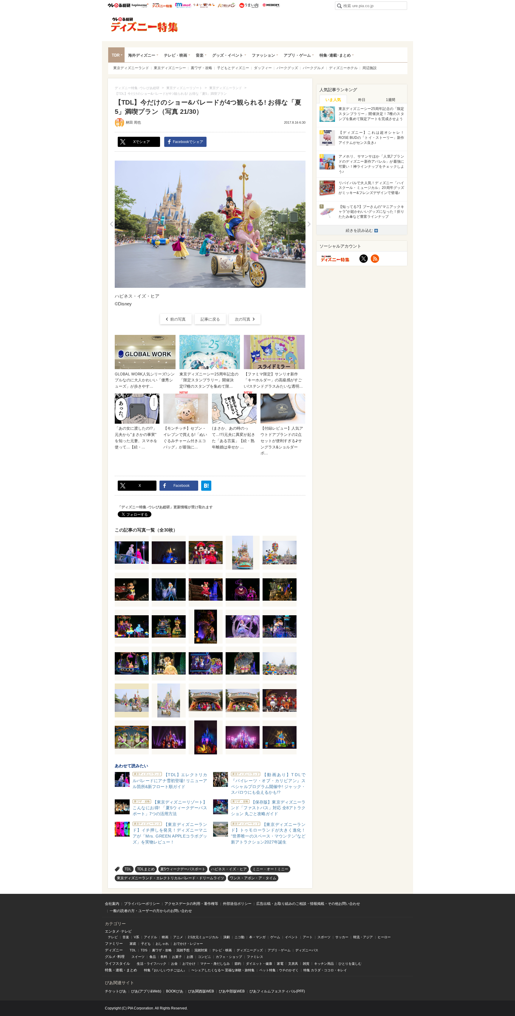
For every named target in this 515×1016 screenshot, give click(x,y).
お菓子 (177, 956)
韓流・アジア (363, 937)
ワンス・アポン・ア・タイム (253, 878)
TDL (128, 869)
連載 (119, 970)
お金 (174, 963)
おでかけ (189, 963)
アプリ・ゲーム (297, 55)
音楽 (200, 55)
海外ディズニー (141, 55)
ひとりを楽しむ (350, 963)
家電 (280, 963)
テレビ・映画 (175, 55)
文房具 (293, 963)
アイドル (150, 937)
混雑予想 (183, 950)
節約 (238, 963)
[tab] (333, 99)
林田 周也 (133, 122)
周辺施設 (369, 68)
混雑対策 (200, 950)
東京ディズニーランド (131, 68)
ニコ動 (239, 937)
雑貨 (306, 963)
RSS (375, 258)
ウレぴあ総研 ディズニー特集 (162, 5)
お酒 (190, 956)
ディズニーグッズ (250, 950)
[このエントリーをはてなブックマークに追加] (206, 486)
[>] (308, 224)
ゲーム (275, 937)
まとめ (131, 970)
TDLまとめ (146, 869)
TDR (116, 55)
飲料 (164, 956)
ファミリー (114, 944)
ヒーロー (384, 937)
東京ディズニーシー (170, 68)
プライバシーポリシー (142, 904)
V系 (136, 937)
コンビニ (204, 956)
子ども (146, 943)
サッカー (341, 937)
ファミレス (255, 956)
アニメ (178, 937)
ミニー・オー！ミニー (270, 869)
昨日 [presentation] (361, 100)
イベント (291, 937)
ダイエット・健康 (259, 963)
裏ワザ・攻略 (201, 68)
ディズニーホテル (343, 68)
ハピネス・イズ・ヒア (229, 869)
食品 (152, 956)
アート (308, 937)
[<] (111, 224)
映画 (165, 937)
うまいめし (204, 5)
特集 (108, 970)
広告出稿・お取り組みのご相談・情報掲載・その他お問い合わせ (308, 904)
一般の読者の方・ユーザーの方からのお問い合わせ (151, 911)
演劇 (226, 937)
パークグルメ (313, 68)
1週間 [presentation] (390, 100)
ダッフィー (263, 68)
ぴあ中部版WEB (232, 991)
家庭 (133, 943)
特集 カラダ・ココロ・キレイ (325, 970)
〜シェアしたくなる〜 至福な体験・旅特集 (223, 970)
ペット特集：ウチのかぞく (279, 970)
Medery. (271, 5)
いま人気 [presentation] (333, 99)
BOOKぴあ (174, 991)
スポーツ (324, 937)
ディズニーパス (306, 950)
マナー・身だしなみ (215, 963)
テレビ (113, 937)
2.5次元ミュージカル (203, 937)
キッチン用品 (324, 963)
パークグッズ (287, 68)
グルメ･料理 (115, 957)
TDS (144, 950)
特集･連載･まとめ (335, 55)
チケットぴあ (115, 991)
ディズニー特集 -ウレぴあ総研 (144, 24)
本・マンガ (257, 937)
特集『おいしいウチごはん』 (165, 970)
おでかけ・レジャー (188, 943)
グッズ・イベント (227, 55)
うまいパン (226, 5)
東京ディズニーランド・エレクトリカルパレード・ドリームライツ (170, 878)
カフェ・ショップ (229, 956)
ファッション (263, 55)
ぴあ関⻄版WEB (201, 991)
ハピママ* (140, 5)
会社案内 (112, 904)
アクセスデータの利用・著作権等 (191, 904)
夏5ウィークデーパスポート (182, 869)
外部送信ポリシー (237, 904)
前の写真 (178, 319)
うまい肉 (249, 5)
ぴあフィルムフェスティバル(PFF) (277, 991)
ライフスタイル (117, 963)
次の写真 (242, 319)
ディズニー (114, 950)
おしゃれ (162, 943)
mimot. (183, 5)
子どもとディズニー (233, 68)
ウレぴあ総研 (119, 5)
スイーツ (138, 956)
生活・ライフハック (151, 963)
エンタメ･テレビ (118, 931)
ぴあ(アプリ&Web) (146, 991)
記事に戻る (210, 319)
